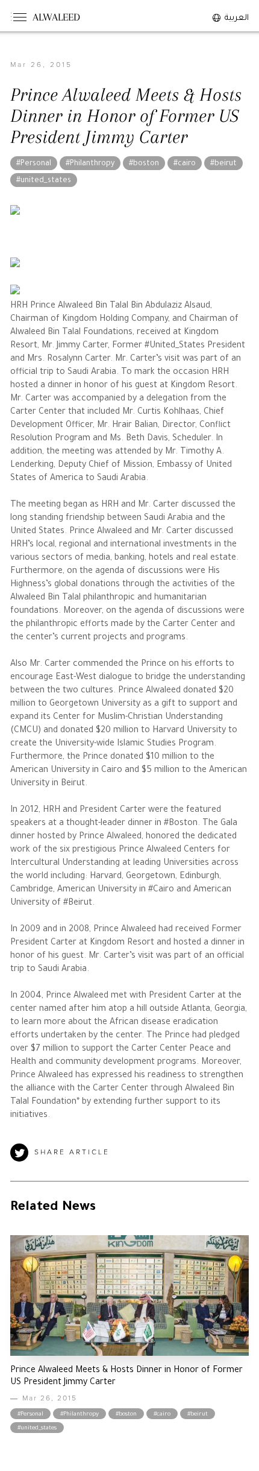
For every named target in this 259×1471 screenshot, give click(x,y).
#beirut (223, 164)
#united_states (43, 181)
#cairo (184, 164)
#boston (144, 164)
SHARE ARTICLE (72, 1152)
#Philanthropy (90, 164)
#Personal (33, 164)
